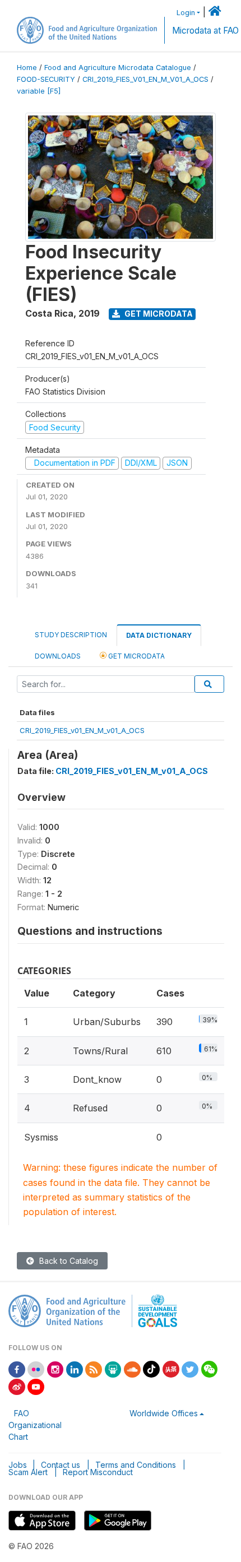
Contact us (60, 1465)
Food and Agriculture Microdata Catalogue (117, 67)
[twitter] (190, 1368)
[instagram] (55, 1368)
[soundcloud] (132, 1368)
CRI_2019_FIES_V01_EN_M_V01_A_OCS (145, 79)
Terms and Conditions (135, 1465)
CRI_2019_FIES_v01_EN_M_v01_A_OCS (82, 730)
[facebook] (16, 1368)
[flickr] (35, 1368)
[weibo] (16, 1385)
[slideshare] (113, 1368)
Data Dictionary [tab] (159, 635)
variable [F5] (39, 91)
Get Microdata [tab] (135, 656)
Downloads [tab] (58, 656)
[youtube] (35, 1385)
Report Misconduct (98, 1472)
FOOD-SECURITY (46, 79)
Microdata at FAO (205, 30)
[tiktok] (151, 1368)
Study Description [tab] (71, 635)
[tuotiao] (171, 1368)
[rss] (93, 1368)
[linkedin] (74, 1368)
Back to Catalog (67, 1261)
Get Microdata (158, 313)
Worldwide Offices (163, 1413)
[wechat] (209, 1368)
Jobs (17, 1465)
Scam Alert (28, 1472)
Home (27, 67)
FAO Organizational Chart (35, 1425)
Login (186, 12)
